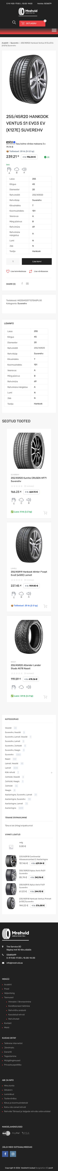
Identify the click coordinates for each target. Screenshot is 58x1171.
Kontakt (7, 1023)
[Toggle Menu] (54, 31)
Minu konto (9, 1085)
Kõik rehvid (10, 772)
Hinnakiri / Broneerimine (19, 1001)
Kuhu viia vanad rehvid (15, 1107)
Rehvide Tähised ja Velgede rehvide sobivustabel (27, 1111)
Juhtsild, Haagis (12, 781)
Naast (13, 662)
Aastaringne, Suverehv (15, 799)
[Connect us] (5, 1154)
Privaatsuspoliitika (12, 1065)
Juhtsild (8, 786)
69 (33, 227)
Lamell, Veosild (11, 763)
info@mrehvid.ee (15, 963)
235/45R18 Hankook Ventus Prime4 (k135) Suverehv (35, 900)
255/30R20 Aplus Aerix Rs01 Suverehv (32, 872)
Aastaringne (10, 808)
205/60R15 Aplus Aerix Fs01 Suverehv (32, 886)
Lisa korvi (36, 261)
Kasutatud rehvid (16, 1014)
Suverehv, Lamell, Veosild (16, 737)
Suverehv (15, 43)
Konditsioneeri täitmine (19, 1006)
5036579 (47, 4)
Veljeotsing (9, 993)
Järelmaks (9, 1047)
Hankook (36, 251)
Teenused (8, 997)
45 (33, 184)
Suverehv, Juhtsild (13, 746)
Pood (6, 989)
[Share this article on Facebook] (21, 284)
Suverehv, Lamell (12, 741)
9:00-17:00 (15, 4)
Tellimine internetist (13, 1043)
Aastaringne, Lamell (14, 803)
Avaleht (5, 43)
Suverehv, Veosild (13, 732)
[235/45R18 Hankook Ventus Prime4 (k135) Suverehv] (11, 908)
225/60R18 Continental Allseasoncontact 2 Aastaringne (33, 858)
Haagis (8, 790)
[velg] (11, 852)
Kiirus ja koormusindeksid (16, 1103)
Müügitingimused (12, 1060)
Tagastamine (10, 1056)
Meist (6, 1027)
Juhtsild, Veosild (12, 777)
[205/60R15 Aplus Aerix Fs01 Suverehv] (11, 894)
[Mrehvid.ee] (27, 16)
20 (33, 189)
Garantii (8, 1052)
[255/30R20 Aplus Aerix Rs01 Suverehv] (11, 880)
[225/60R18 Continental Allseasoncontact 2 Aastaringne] (11, 866)
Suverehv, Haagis (12, 750)
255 (34, 179)
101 (33, 211)
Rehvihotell (13, 1019)
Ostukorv (8, 1090)
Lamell (14, 568)
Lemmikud (9, 1094)
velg (21, 842)
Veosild (8, 728)
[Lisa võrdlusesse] (46, 433)
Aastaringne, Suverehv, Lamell (18, 795)
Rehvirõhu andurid (17, 1010)
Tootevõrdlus (10, 1098)
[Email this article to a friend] (27, 284)
